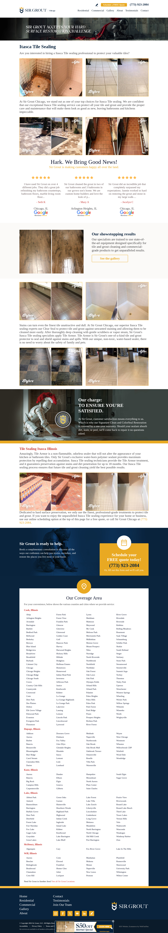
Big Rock (30, 781)
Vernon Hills (121, 819)
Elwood (59, 861)
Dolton (29, 707)
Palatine (89, 692)
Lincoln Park (61, 717)
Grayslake (30, 836)
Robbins (119, 625)
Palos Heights (92, 696)
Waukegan (120, 833)
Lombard (60, 765)
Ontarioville (91, 755)
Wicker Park (121, 700)
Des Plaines (31, 703)
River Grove (121, 614)
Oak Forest (90, 671)
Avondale (30, 622)
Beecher (29, 861)
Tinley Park (121, 682)
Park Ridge (91, 710)
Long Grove (91, 819)
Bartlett (29, 629)
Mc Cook (90, 629)
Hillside (59, 657)
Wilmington (121, 872)
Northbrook (91, 661)
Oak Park (90, 678)
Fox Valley (60, 740)
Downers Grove (62, 733)
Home (23, 896)
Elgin (58, 781)
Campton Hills (32, 785)
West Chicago (122, 737)
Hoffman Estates (63, 664)
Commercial (98, 10)
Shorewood (121, 865)
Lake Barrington (63, 836)
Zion (118, 840)
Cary (58, 849)
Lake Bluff (60, 840)
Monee (89, 865)
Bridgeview (31, 650)
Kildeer (59, 692)
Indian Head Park (63, 675)
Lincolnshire (91, 811)
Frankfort (60, 865)
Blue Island (31, 646)
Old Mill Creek (92, 836)
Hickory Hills (62, 653)
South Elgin (121, 774)
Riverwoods (121, 801)
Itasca (58, 755)
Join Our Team (62, 904)
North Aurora (91, 781)
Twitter (70, 913)
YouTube (77, 913)
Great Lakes (31, 840)
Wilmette (120, 707)
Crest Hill (30, 875)
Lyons (88, 614)
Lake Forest (91, 797)
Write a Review (96, 5)
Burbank (29, 661)
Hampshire (90, 774)
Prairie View (121, 797)
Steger (119, 653)
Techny (119, 675)
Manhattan (90, 858)
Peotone (89, 875)
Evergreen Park (32, 721)
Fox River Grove (93, 849)
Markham (90, 618)
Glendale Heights (63, 747)
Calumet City (31, 664)
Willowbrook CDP (124, 747)
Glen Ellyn (60, 744)
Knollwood (61, 833)
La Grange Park (62, 703)
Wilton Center (122, 875)
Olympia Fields (92, 682)
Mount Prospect (92, 646)
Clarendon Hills (32, 762)
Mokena (89, 861)
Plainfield (120, 858)
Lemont (59, 714)
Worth (118, 714)
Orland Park (91, 689)
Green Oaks (61, 797)
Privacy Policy (37, 926)
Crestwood (30, 692)
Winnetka (120, 710)
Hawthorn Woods (63, 808)
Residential (83, 10)
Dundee (59, 774)
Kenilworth (61, 689)
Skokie (119, 646)
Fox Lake (30, 829)
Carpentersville (32, 788)
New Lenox (91, 872)
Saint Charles (91, 788)
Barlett (29, 740)
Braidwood (30, 868)
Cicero (29, 682)
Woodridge (120, 758)
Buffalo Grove (32, 811)
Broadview (30, 653)
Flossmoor (30, 724)
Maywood (90, 625)
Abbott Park (31, 797)
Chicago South (32, 678)
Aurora (29, 737)
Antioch (29, 801)
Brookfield (30, 657)
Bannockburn (31, 804)
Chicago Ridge (32, 675)
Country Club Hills (34, 685)
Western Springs (123, 692)
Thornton (120, 678)
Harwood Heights (63, 650)
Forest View (61, 618)
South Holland (122, 650)
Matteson (90, 622)
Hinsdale (60, 751)
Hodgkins (60, 661)
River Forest (91, 724)
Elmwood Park (32, 714)
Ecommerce (133, 926)
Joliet (58, 872)
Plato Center (91, 785)
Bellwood (30, 636)
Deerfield (30, 819)
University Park (122, 868)
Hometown (60, 668)
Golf (58, 639)
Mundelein (90, 826)
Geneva (59, 785)
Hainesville (61, 804)
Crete (28, 696)
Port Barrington (92, 840)
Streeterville (121, 668)
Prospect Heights (93, 717)
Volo (118, 822)
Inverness (60, 678)
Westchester (121, 689)
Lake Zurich (91, 804)
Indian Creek (61, 819)
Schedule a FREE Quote (114, 5)
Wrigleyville (121, 717)
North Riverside (93, 657)
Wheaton (120, 744)
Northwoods (91, 740)
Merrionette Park (93, 636)
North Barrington (93, 829)
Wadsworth (121, 826)
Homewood (61, 671)
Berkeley (30, 639)
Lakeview (60, 707)
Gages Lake (31, 833)
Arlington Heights (33, 618)
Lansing (59, 710)
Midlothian (90, 639)
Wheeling (120, 696)
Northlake (90, 668)
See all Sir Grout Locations (63, 881)
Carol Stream (31, 758)
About (120, 10)
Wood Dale (121, 755)
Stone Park (120, 661)
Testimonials (131, 10)
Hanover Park (62, 643)
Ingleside (60, 822)
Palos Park (90, 703)
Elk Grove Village (33, 710)
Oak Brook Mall (93, 747)
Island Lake (61, 826)
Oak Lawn (90, 675)
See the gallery (110, 258)
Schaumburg (121, 639)
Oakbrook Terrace (93, 751)
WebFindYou (144, 926)
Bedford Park (31, 632)
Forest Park (61, 614)
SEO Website (123, 926)
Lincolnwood (61, 721)
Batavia (29, 744)
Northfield (90, 664)
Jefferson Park (62, 682)
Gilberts (59, 788)
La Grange (60, 696)
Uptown (119, 685)
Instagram (55, 913)
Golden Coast (62, 636)
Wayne (119, 733)
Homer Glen (61, 868)
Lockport (60, 875)
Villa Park (90, 762)
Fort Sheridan (32, 826)
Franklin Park (62, 622)
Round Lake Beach (124, 808)
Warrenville (91, 765)
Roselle (89, 758)
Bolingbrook (31, 865)
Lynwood (60, 724)
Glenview (60, 629)
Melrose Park (91, 632)
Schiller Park (121, 643)
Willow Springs (122, 703)
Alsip (28, 614)
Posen (88, 714)
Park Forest (91, 707)
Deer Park (30, 700)
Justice (59, 685)
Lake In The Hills (123, 849)
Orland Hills (91, 685)
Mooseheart (91, 778)
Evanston (30, 717)
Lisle (58, 762)
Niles (88, 650)
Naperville (90, 737)
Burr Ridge (31, 755)
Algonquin (30, 849)
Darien (29, 765)
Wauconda (120, 829)
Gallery (110, 10)
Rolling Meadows (123, 629)
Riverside (120, 622)
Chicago (29, 668)
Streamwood (121, 664)
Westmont (120, 740)
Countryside (31, 689)
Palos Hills (90, 700)
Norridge (90, 653)
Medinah (90, 733)
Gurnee (59, 801)
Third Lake (121, 811)
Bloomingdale (32, 751)
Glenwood (60, 632)
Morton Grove (92, 643)
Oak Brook (90, 744)
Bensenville (31, 747)
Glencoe (59, 625)
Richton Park (91, 721)
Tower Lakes (121, 815)
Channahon (31, 872)
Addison (29, 733)
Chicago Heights (33, 671)
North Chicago (92, 833)
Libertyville (91, 808)
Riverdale (120, 618)
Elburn (59, 778)
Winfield (120, 751)
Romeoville (121, 861)
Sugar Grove (121, 778)
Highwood (60, 815)
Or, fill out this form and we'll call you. (124, 570)
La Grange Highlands (65, 700)
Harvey (59, 646)
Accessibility (23, 926)
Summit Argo (122, 671)
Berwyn (29, 643)
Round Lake (121, 804)
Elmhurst (60, 737)
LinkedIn (84, 913)
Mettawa (89, 822)
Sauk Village (121, 636)
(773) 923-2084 (139, 4)
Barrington (30, 625)
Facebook (62, 913)
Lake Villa (90, 801)
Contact (145, 10)
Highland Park (62, 811)
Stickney (120, 657)
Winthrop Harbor (123, 836)
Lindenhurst (91, 815)
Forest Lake (31, 822)
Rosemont (120, 632)
